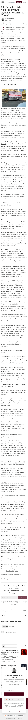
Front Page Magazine (12, 571)
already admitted (6, 327)
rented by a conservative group (14, 110)
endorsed (8, 32)
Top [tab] (3, 646)
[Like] (2, 23)
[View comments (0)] (6, 23)
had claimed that (14, 61)
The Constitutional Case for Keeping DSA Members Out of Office (10, 652)
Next (23, 615)
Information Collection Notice (17, 602)
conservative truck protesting (16, 49)
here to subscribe (8, 575)
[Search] (25, 646)
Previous (6, 615)
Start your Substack (10, 715)
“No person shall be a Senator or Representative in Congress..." (10, 656)
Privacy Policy (19, 706)
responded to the (6, 538)
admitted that (5, 470)
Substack (8, 718)
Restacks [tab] (11, 626)
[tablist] (8, 626)
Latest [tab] (7, 646)
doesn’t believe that (13, 435)
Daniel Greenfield (9, 18)
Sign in (24, 2)
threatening (4, 115)
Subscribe (19, 2)
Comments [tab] (5, 626)
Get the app (20, 715)
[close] (23, 669)
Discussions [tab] (13, 646)
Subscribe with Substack (15, 700)
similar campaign (6, 369)
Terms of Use (21, 601)
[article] (14, 655)
